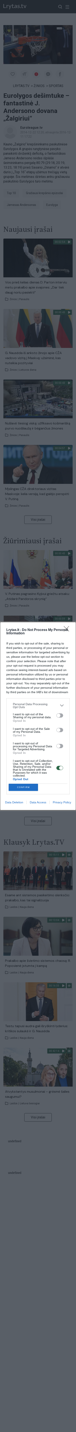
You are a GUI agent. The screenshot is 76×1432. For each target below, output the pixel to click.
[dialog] (38, 716)
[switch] (59, 715)
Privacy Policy (62, 802)
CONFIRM (23, 787)
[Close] (68, 630)
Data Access (38, 802)
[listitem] (38, 706)
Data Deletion (14, 802)
